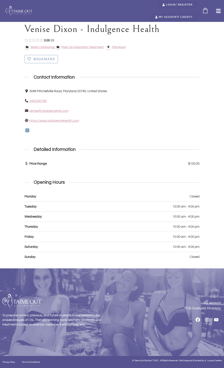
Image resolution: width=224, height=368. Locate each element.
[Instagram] (27, 130)
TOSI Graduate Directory (202, 308)
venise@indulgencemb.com (49, 111)
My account (212, 302)
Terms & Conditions (31, 361)
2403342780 (38, 101)
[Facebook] (198, 319)
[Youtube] (216, 319)
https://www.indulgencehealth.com (54, 120)
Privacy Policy (9, 361)
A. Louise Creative (213, 360)
